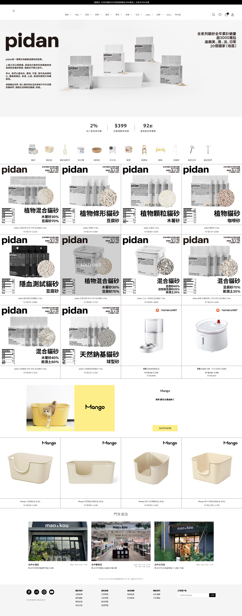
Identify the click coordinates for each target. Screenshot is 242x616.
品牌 (158, 14)
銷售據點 (79, 598)
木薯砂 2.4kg (151, 228)
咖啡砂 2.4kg (211, 228)
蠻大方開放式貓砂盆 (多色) (211, 501)
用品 (87, 14)
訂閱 (212, 595)
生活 (137, 14)
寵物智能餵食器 (151, 369)
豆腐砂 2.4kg (90, 228)
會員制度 (130, 594)
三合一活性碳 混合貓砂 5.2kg (151, 298)
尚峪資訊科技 (40, 600)
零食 (117, 14)
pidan (148, 15)
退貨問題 (104, 605)
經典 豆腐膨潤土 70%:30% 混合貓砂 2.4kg (212, 298)
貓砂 (67, 14)
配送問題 (104, 601)
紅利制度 (130, 598)
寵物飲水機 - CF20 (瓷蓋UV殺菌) (211, 369)
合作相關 (156, 594)
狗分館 (178, 14)
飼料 (97, 14)
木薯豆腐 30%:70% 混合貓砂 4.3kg (91, 298)
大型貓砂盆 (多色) (30, 501)
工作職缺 (156, 598)
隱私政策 (79, 601)
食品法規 (79, 605)
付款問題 (104, 598)
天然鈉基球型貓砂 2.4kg (91, 369)
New (77, 15)
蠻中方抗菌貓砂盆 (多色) (151, 501)
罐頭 (107, 14)
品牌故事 (79, 594)
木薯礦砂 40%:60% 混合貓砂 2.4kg (30, 369)
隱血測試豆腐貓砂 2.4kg (30, 298)
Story (169, 15)
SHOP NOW (165, 428)
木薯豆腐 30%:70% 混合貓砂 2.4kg (30, 228)
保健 (127, 14)
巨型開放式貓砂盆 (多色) (90, 501)
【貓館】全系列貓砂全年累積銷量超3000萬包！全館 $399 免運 (121, 2)
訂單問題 (104, 594)
